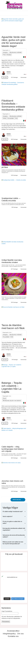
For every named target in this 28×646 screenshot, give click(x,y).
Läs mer (4, 77)
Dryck (4, 398)
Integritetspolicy (9, 634)
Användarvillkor (13, 631)
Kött (16, 118)
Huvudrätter (10, 118)
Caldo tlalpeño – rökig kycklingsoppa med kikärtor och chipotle (13, 449)
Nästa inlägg (17, 499)
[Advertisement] (14, 225)
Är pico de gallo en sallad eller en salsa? (12, 522)
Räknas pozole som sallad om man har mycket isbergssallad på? (13, 542)
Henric (9, 72)
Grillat (4, 118)
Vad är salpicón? (8, 516)
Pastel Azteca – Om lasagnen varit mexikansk (14, 293)
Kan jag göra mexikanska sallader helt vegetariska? (14, 529)
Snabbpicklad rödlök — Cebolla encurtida (11, 199)
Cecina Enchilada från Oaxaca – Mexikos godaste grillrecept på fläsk (14, 165)
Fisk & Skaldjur (7, 54)
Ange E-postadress (7, 611)
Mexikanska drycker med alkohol (12, 400)
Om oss (20, 634)
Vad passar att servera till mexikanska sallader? (14, 536)
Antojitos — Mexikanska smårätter (12, 52)
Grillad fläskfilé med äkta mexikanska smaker (12, 261)
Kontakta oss (13, 636)
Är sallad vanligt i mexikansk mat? (13, 511)
